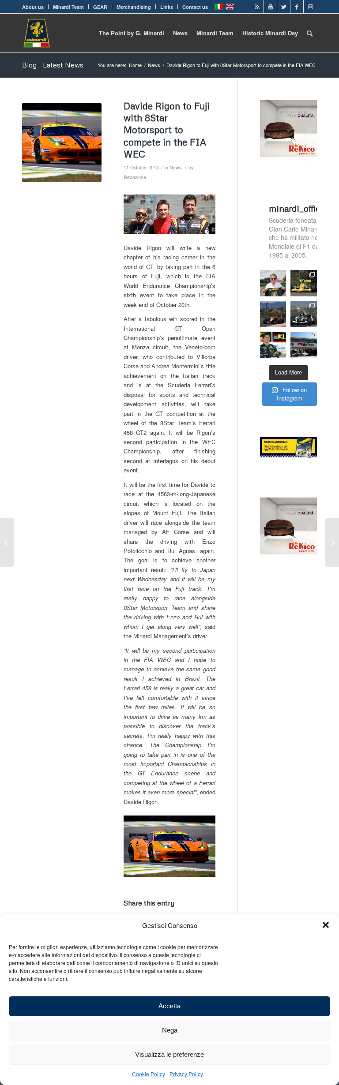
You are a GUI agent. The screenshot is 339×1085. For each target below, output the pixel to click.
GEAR (100, 7)
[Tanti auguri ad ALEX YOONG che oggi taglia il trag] (273, 345)
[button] (325, 924)
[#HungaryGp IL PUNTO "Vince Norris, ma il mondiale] (273, 314)
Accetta (169, 1006)
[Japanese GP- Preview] (7, 542)
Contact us (195, 7)
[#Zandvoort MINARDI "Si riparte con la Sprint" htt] (273, 283)
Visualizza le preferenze (169, 1054)
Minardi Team (68, 7)
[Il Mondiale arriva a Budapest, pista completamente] (303, 314)
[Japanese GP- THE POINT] (332, 542)
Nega (169, 1030)
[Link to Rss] (257, 6)
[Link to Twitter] (283, 6)
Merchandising (134, 7)
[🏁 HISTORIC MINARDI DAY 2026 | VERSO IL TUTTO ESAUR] (303, 283)
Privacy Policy (186, 1074)
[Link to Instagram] (310, 6)
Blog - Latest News (52, 64)
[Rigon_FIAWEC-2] (62, 142)
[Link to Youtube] (270, 6)
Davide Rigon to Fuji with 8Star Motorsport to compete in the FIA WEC (167, 130)
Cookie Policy (148, 1074)
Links (166, 7)
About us (33, 7)
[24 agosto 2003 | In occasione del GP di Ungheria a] (303, 345)
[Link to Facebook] (296, 6)
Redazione (135, 177)
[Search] (309, 33)
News (175, 167)
